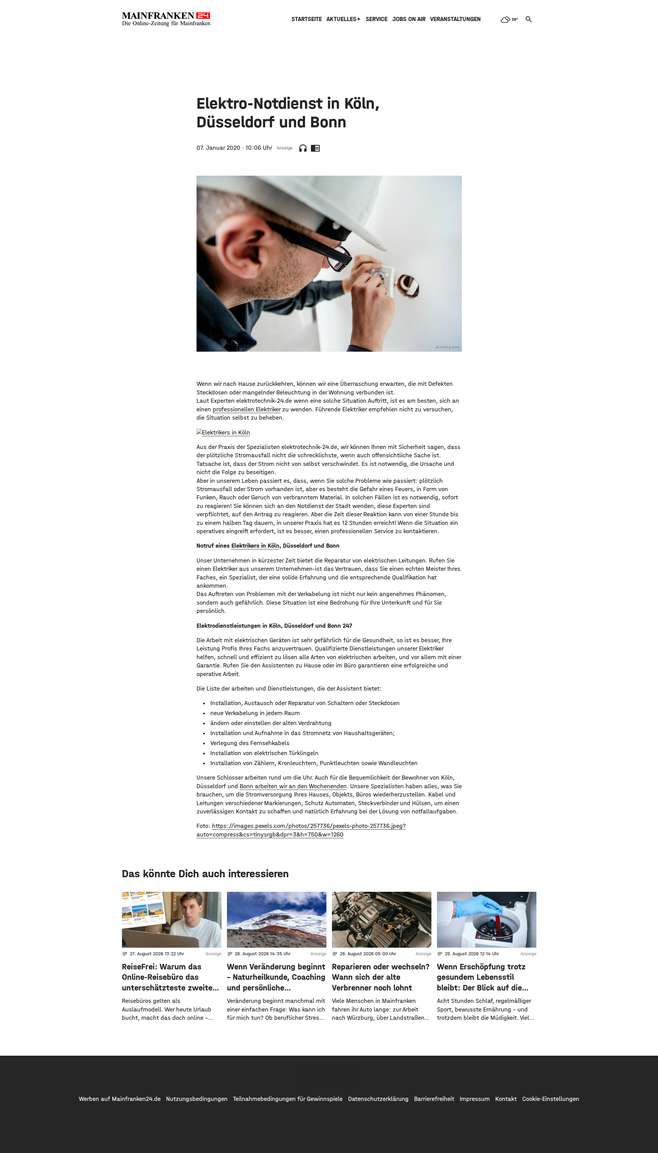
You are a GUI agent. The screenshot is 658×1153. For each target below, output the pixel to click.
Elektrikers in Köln (255, 545)
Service (377, 19)
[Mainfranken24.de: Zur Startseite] (166, 19)
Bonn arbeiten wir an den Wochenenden (293, 786)
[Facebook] (307, 1075)
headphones (303, 148)
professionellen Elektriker (246, 409)
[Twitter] (329, 1075)
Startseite (307, 19)
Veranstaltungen (455, 19)
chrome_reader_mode (315, 148)
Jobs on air (409, 19)
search (529, 19)
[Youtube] (350, 1075)
